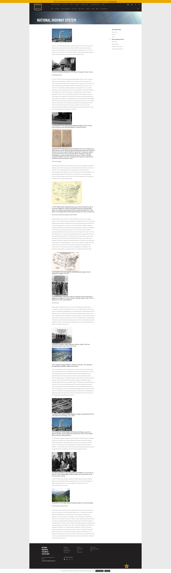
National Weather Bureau (117, 49)
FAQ (77, 550)
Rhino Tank (114, 41)
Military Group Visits (95, 4)
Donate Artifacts (67, 550)
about (97, 8)
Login (103, 4)
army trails (81, 8)
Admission (66, 547)
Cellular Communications (117, 46)
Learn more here (112, 1)
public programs (65, 8)
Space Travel (114, 32)
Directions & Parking (55, 4)
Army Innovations (116, 29)
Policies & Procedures (94, 548)
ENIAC (113, 36)
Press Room (66, 552)
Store (71, 4)
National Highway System (118, 39)
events (88, 8)
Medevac (114, 34)
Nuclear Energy (115, 44)
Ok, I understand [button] (99, 570)
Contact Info (66, 548)
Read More (107, 570)
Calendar (77, 4)
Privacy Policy (79, 552)
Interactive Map (84, 4)
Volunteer (79, 547)
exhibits (57, 8)
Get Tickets (65, 4)
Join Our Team (80, 548)
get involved (104, 8)
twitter (139, 4)
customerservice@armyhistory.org (48, 560)
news (92, 8)
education (74, 8)
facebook (135, 4)
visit (52, 8)
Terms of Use (93, 547)
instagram (132, 4)
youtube (128, 4)
